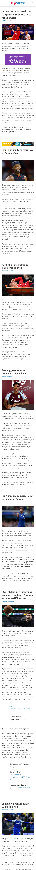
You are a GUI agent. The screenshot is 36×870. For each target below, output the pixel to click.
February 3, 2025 (24, 788)
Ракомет (4, 20)
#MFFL (11, 706)
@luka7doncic (14, 774)
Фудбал (4, 270)
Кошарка (4, 156)
